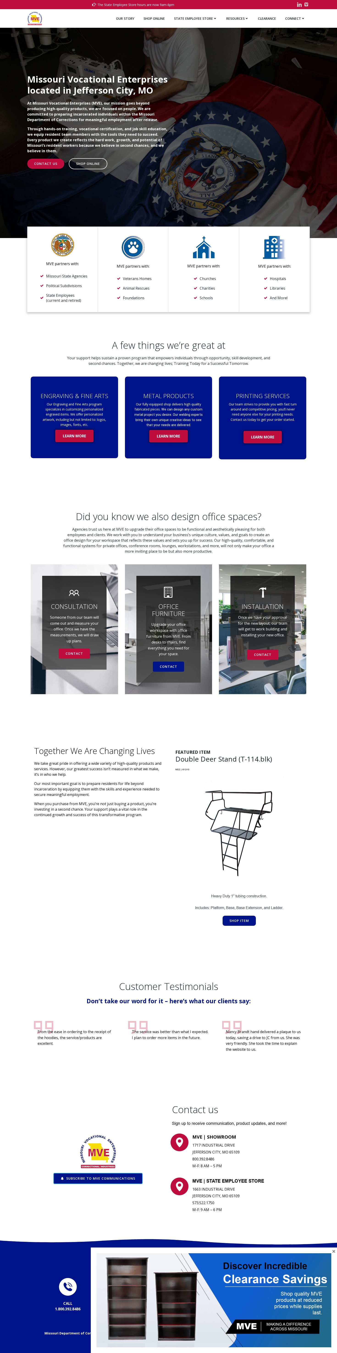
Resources (235, 18)
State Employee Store (193, 18)
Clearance (267, 18)
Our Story (125, 18)
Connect (293, 18)
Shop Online (154, 18)
